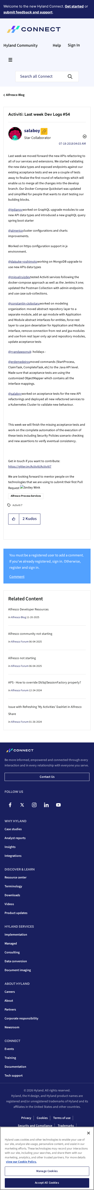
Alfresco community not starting (30, 634)
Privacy (26, 1118)
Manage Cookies (47, 1171)
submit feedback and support (27, 12)
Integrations (13, 856)
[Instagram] (34, 804)
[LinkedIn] (46, 804)
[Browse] (10, 60)
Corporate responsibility (21, 1018)
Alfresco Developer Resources (28, 609)
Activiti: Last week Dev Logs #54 (39, 114)
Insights (10, 847)
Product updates (16, 913)
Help (57, 45)
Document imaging (18, 970)
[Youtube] (58, 804)
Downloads (12, 895)
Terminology (13, 886)
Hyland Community (20, 45)
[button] (13, 519)
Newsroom (12, 1027)
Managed (11, 943)
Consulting (12, 952)
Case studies (13, 829)
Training (10, 1058)
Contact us (47, 777)
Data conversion (16, 961)
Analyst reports (15, 838)
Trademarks (66, 1125)
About (9, 1000)
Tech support (14, 1075)
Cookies (42, 1118)
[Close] (89, 1133)
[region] (47, 1158)
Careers (10, 992)
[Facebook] (10, 804)
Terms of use (61, 1118)
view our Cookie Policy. (21, 1162)
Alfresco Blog (15, 95)
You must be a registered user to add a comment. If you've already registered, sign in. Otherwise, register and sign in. (46, 561)
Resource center (15, 877)
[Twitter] (22, 804)
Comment (16, 576)
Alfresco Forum (20, 642)
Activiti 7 (17, 505)
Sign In (74, 45)
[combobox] (47, 76)
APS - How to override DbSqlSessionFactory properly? (44, 682)
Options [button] (84, 137)
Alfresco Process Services (26, 496)
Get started (74, 6)
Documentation (15, 1067)
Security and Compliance (35, 1125)
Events (9, 1049)
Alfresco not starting (22, 658)
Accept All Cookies (47, 1183)
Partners (10, 1009)
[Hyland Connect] (33, 29)
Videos (9, 904)
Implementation (16, 934)
